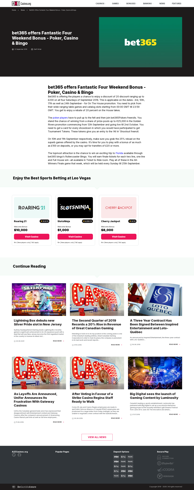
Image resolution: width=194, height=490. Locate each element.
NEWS (162, 3)
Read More (57, 341)
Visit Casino (31, 236)
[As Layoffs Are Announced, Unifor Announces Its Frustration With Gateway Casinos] (39, 391)
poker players (60, 117)
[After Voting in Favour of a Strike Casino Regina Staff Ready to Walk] (97, 389)
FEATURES (176, 3)
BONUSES (131, 3)
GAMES (115, 3)
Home (14, 10)
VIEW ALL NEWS (97, 437)
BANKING (147, 3)
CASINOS (100, 3)
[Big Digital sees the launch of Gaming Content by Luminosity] (155, 387)
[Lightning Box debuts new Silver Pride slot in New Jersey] (39, 314)
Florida (119, 153)
